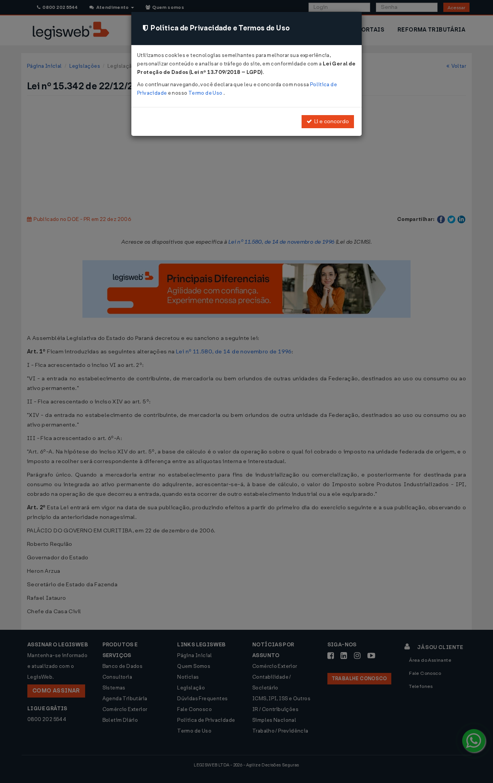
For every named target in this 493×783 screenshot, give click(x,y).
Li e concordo (330, 121)
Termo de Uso (205, 93)
